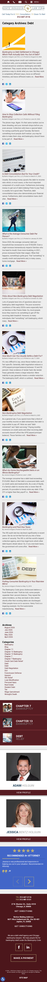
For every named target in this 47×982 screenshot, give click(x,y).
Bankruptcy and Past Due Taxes (16, 527)
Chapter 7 (8, 656)
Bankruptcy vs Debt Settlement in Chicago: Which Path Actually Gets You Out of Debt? (21, 53)
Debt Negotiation (11, 668)
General (8, 675)
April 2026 (9, 637)
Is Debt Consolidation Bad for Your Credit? (20, 174)
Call (14, 2)
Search (26, 2)
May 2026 (9, 635)
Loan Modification (12, 680)
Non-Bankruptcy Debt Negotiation (17, 413)
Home (8, 2)
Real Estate (9, 685)
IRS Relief (9, 678)
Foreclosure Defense (13, 673)
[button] (29, 881)
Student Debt (10, 687)
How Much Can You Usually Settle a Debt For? (22, 356)
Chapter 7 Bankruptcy (13, 659)
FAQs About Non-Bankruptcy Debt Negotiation (22, 296)
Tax (6, 689)
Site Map (23, 978)
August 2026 (10, 627)
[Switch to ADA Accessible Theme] (3, 979)
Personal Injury (10, 682)
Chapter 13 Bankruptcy (13, 652)
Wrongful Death (11, 694)
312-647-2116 (23, 17)
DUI (6, 671)
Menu (36, 2)
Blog (6, 647)
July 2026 (8, 630)
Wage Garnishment (12, 692)
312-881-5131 (25, 899)
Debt (6, 664)
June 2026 (9, 632)
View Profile (23, 792)
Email (20, 2)
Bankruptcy (9, 645)
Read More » (19, 139)
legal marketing (22, 972)
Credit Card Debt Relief (14, 661)
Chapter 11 (9, 649)
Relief (20, 738)
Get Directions (23, 911)
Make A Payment (24, 958)
